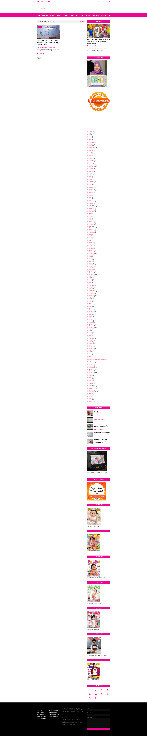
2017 (90, 306)
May (90, 138)
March (90, 141)
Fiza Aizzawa (41, 47)
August (91, 133)
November (92, 149)
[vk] (95, 694)
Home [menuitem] (38, 15)
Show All (82, 21)
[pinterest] (107, 1)
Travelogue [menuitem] (45, 15)
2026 (90, 131)
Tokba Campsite (53, 712)
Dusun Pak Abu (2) (53, 710)
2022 (90, 205)
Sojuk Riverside (40, 712)
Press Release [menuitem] (95, 15)
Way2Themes (69, 734)
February (91, 142)
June (90, 136)
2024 (90, 163)
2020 (90, 247)
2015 (90, 342)
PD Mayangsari (40, 714)
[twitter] (101, 1)
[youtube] (107, 694)
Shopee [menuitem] (88, 15)
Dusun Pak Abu (40, 710)
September (92, 170)
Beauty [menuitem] (59, 15)
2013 (90, 385)
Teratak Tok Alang (41, 716)
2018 (90, 289)
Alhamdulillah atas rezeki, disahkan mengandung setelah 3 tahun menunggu (102, 441)
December (92, 147)
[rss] (95, 698)
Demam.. (96, 418)
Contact (48, 1)
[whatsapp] (89, 698)
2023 (90, 184)
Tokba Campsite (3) (42, 718)
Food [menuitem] (72, 15)
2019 (90, 268)
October (91, 168)
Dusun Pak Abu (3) (53, 716)
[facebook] (98, 1)
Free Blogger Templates (85, 734)
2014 (90, 366)
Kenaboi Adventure (41, 708)
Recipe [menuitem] (77, 15)
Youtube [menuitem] (103, 15)
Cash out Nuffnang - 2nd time (102, 432)
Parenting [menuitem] (66, 15)
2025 (90, 146)
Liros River (51, 708)
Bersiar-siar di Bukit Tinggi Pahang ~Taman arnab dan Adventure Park (101, 426)
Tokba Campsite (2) (54, 714)
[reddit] (107, 690)
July (90, 134)
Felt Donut (97, 411)
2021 (90, 226)
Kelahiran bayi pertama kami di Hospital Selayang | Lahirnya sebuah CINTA (48, 42)
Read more (39, 53)
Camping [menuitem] (52, 15)
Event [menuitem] (82, 15)
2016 (90, 321)
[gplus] (109, 1)
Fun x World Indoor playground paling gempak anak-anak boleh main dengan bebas (98, 41)
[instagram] (104, 1)
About (42, 1)
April (90, 139)
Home (38, 1)
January (91, 144)
